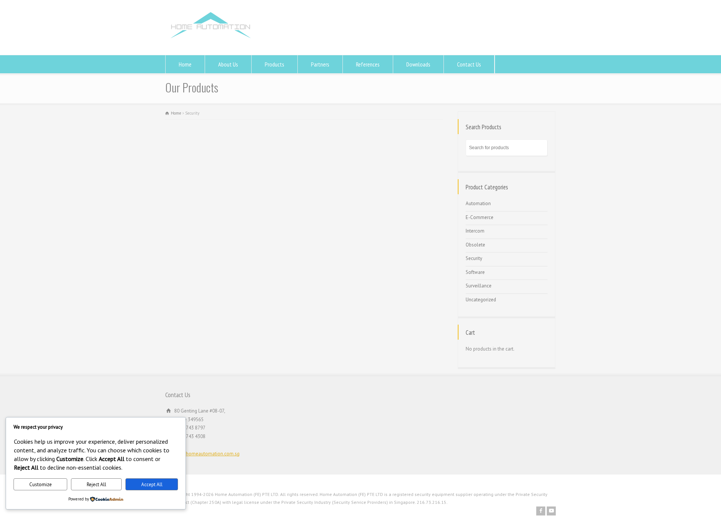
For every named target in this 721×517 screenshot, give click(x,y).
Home (185, 64)
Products (274, 64)
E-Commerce (479, 217)
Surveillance (479, 286)
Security (474, 258)
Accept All (152, 484)
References (368, 64)
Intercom (475, 231)
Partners (320, 64)
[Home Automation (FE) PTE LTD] (210, 41)
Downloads (418, 64)
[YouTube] (551, 510)
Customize (40, 484)
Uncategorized (481, 299)
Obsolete (475, 245)
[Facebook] (540, 510)
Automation (478, 203)
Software (475, 272)
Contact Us (469, 64)
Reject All (96, 484)
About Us (228, 64)
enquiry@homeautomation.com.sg (202, 453)
